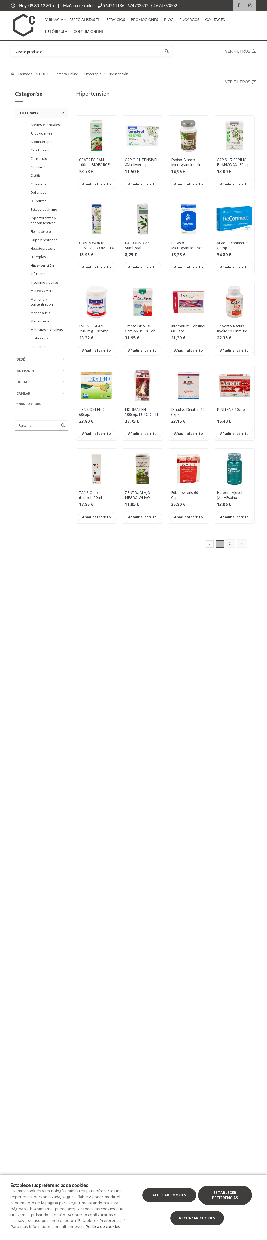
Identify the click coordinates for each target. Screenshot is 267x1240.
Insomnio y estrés (45, 282)
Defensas (38, 192)
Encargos (189, 19)
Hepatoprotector (44, 248)
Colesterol (39, 184)
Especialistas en (85, 19)
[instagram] (250, 6)
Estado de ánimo (44, 209)
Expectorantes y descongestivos (43, 220)
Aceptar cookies (169, 1195)
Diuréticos (38, 201)
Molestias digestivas (47, 329)
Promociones (144, 19)
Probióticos (39, 338)
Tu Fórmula (56, 31)
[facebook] (238, 6)
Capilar (23, 393)
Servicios (116, 19)
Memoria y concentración (42, 302)
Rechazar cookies (197, 1217)
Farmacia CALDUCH (33, 73)
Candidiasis (40, 150)
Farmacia (53, 19)
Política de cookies (103, 1226)
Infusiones (39, 273)
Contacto (215, 19)
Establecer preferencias (225, 1195)
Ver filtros (237, 51)
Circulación (39, 167)
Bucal (22, 382)
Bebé (20, 359)
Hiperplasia (40, 256)
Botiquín (25, 370)
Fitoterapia (92, 73)
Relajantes (39, 346)
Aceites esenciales (45, 124)
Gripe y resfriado (44, 239)
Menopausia (41, 312)
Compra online (89, 31)
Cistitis (36, 175)
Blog (168, 19)
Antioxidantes (41, 133)
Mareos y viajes (43, 290)
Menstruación (41, 321)
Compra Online (66, 73)
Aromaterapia (41, 141)
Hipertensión (118, 73)
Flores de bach (42, 231)
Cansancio (39, 158)
